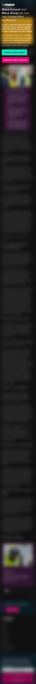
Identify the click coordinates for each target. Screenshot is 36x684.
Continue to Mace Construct (15, 60)
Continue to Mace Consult (14, 52)
